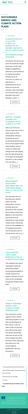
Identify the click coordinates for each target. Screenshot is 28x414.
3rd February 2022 (11, 114)
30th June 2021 (11, 178)
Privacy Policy (14, 411)
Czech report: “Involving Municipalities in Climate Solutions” (14, 256)
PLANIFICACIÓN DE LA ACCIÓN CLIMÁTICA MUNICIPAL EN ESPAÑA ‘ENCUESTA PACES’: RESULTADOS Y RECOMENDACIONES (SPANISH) (14, 48)
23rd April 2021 (11, 249)
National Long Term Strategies (10, 377)
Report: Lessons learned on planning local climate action (13, 120)
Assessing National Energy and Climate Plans (13, 367)
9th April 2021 (10, 300)
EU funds (5, 380)
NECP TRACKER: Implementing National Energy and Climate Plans (13, 372)
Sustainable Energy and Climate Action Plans (13, 385)
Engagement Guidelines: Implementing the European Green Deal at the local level (14, 187)
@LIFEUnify (14, 413)
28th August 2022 (11, 36)
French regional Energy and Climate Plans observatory (13, 307)
